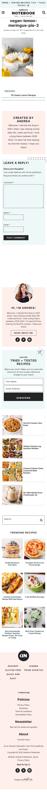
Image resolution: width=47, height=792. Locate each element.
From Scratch (33, 670)
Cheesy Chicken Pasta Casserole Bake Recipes (33, 470)
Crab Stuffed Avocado (34, 597)
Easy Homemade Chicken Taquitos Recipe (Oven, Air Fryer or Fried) (12, 634)
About (35, 757)
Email (7, 224)
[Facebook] (17, 339)
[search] (44, 12)
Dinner (33, 666)
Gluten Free (13, 670)
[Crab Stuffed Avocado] (34, 592)
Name (7, 213)
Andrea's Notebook (23, 13)
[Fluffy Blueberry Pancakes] (12, 558)
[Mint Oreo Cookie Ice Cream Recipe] (34, 626)
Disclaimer (23, 708)
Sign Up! (13, 727)
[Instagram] (29, 339)
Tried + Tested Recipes (23, 3)
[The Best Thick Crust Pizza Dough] (34, 558)
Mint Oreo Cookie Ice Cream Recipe (34, 632)
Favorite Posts (23, 739)
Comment (9, 182)
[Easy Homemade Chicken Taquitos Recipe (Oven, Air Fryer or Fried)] (12, 626)
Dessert (13, 666)
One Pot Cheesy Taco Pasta (32, 424)
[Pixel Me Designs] (28, 779)
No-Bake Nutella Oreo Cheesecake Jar (32, 494)
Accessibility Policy (23, 714)
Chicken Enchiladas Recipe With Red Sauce (12, 598)
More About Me (23, 333)
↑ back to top (23, 692)
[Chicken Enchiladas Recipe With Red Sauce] (12, 592)
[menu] (3, 12)
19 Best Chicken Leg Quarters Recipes (32, 447)
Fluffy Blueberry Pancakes (12, 564)
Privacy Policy (23, 705)
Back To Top (22, 764)
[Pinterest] (23, 339)
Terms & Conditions (23, 711)
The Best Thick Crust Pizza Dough (34, 564)
